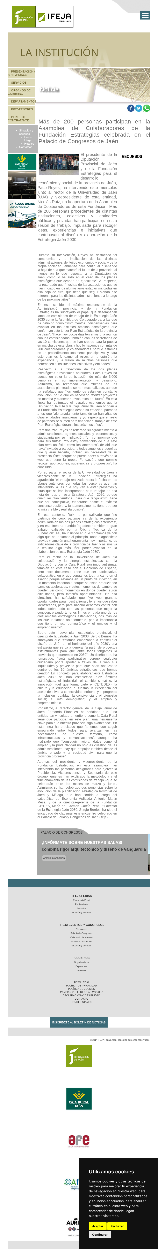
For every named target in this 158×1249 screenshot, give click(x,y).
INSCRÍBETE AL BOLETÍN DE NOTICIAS (79, 1022)
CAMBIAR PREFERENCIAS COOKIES (81, 992)
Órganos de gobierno (19, 92)
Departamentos (23, 101)
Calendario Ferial (81, 900)
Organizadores (81, 962)
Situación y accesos (26, 132)
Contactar (25, 147)
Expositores (81, 966)
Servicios (19, 82)
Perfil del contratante (18, 118)
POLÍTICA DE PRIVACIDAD (81, 985)
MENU (145, 15)
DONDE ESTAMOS (81, 1002)
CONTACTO (81, 998)
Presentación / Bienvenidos (21, 73)
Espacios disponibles (81, 941)
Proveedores (22, 109)
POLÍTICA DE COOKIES (81, 988)
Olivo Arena (81, 929)
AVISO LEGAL (81, 982)
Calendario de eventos (81, 937)
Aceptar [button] (97, 1226)
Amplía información (54, 858)
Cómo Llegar (28, 138)
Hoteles (29, 143)
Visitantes (81, 970)
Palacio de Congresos (82, 933)
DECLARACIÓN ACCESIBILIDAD (81, 995)
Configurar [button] (100, 1234)
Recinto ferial (81, 904)
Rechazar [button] (117, 1226)
